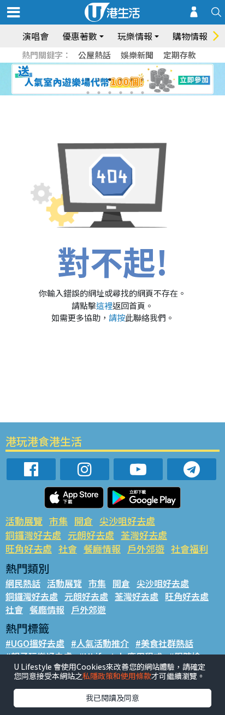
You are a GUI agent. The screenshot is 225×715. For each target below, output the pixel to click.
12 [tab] (142, 92)
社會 (67, 548)
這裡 (104, 305)
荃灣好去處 (144, 535)
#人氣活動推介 (100, 643)
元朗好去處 (91, 535)
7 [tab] (87, 92)
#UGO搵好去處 (34, 643)
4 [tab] (120, 79)
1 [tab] (87, 79)
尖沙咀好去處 (127, 521)
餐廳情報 (102, 548)
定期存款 (179, 54)
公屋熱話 (94, 54)
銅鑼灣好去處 (33, 535)
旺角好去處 (28, 548)
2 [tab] (98, 79)
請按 (117, 317)
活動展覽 (24, 521)
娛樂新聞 (137, 54)
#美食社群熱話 (164, 643)
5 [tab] (131, 79)
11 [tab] (131, 92)
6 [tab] (142, 79)
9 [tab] (109, 92)
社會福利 (189, 548)
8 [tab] (98, 92)
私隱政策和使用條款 (116, 675)
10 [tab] (120, 92)
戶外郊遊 (145, 548)
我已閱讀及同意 (112, 697)
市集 (58, 521)
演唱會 (35, 36)
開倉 (83, 521)
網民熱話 (22, 583)
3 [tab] (109, 79)
